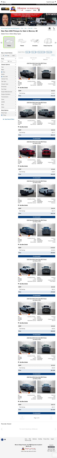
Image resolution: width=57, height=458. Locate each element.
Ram (33, 52)
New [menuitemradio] (8, 55)
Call (54, 29)
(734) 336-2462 (8, 4)
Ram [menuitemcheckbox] (4, 72)
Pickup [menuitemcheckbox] (4, 115)
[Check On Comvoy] (5, 439)
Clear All (53, 54)
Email (49, 29)
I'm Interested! (36, 99)
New (27, 52)
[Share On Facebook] (2, 439)
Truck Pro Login (28, 440)
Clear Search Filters (9, 119)
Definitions (35, 439)
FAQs (30, 439)
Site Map (40, 439)
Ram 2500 (40, 52)
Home (26, 439)
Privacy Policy (46, 439)
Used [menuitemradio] (13, 55)
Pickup (48, 52)
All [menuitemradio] (3, 55)
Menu (4, 2)
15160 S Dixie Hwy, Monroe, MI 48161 (46, 4)
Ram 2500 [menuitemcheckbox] (5, 76)
